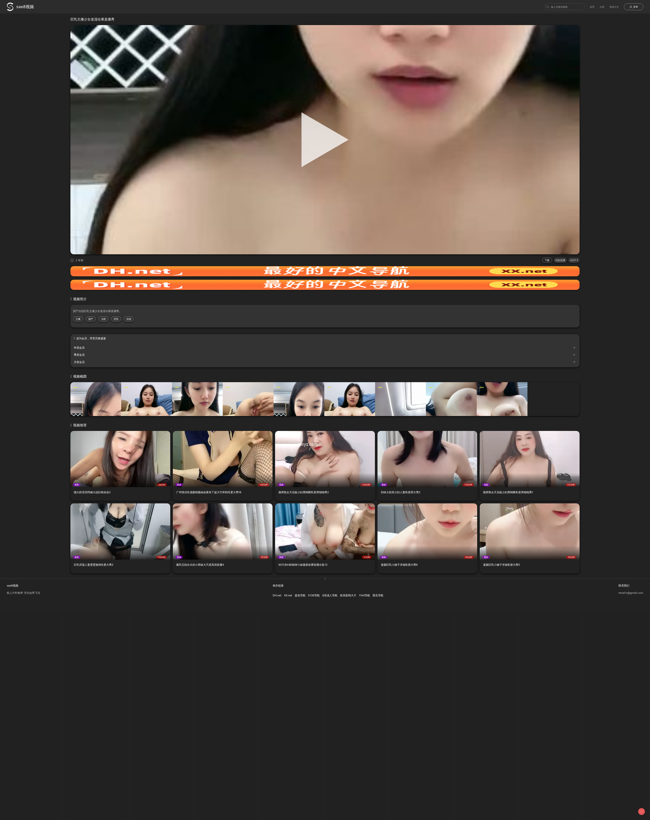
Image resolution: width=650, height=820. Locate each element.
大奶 (103, 318)
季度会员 (79, 354)
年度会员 (79, 347)
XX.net (288, 595)
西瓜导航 (378, 595)
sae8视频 (25, 6)
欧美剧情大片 (348, 595)
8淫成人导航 (330, 595)
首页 (592, 6)
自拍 (128, 318)
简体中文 (614, 6)
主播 (78, 318)
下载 (547, 260)
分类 (602, 6)
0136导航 (314, 595)
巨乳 (116, 318)
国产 (90, 318)
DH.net (277, 595)
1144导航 (364, 595)
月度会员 (79, 362)
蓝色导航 (300, 595)
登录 (635, 6)
